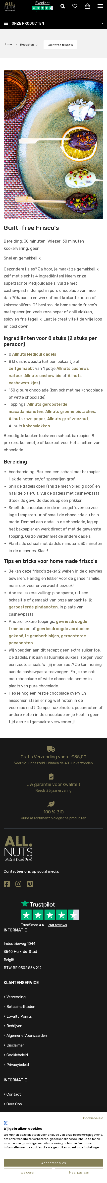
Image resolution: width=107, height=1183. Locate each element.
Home (8, 44)
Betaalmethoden (20, 1006)
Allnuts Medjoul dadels (34, 354)
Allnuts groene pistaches (70, 411)
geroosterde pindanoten (33, 607)
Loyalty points (19, 1016)
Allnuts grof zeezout (67, 418)
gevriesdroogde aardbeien (63, 628)
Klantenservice (21, 982)
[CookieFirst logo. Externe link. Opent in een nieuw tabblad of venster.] (5, 1123)
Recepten (27, 44)
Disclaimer (15, 1045)
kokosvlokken (36, 426)
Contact (13, 1094)
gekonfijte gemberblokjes (34, 636)
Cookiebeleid (17, 1055)
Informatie (15, 1080)
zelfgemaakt (21, 368)
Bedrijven (14, 1026)
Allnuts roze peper (27, 418)
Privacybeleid (17, 1064)
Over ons (14, 1104)
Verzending (16, 997)
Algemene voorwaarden (26, 1035)
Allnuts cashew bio (42, 375)
